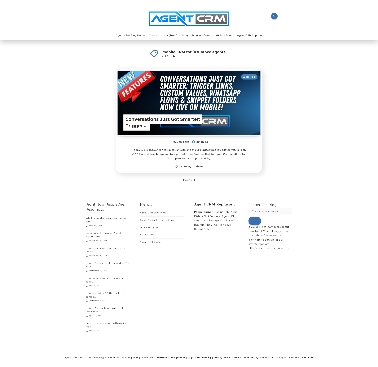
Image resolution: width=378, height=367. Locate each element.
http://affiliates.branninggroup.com (270, 248)
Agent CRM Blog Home (130, 35)
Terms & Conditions (244, 357)
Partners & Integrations (171, 357)
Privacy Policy (222, 357)
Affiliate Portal (224, 35)
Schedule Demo (201, 35)
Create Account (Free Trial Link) (168, 35)
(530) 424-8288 (304, 357)
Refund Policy (203, 357)
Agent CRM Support (249, 35)
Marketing (185, 166)
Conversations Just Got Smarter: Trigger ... (163, 122)
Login (191, 357)
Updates (198, 166)
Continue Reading (245, 126)
